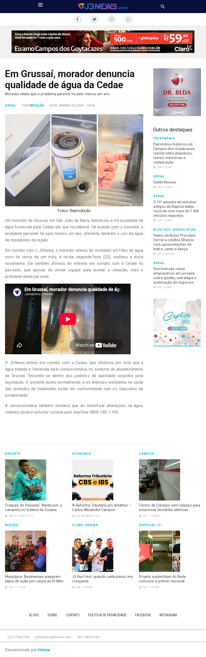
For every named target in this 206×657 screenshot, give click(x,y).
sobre (52, 615)
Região (11, 525)
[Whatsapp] (128, 19)
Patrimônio (164, 138)
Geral (10, 105)
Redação (36, 105)
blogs (34, 615)
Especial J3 (150, 525)
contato (73, 615)
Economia (81, 453)
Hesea (44, 649)
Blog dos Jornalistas (174, 229)
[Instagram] (111, 19)
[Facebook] (77, 19)
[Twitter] (94, 19)
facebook (143, 615)
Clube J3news (85, 525)
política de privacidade (107, 615)
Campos (146, 453)
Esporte (13, 453)
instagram (168, 615)
